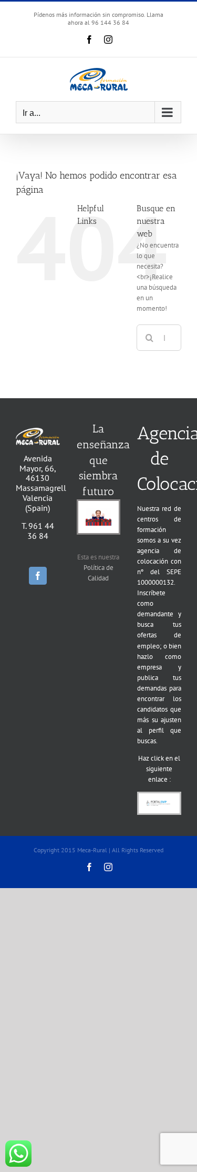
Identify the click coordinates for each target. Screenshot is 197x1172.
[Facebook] (38, 576)
